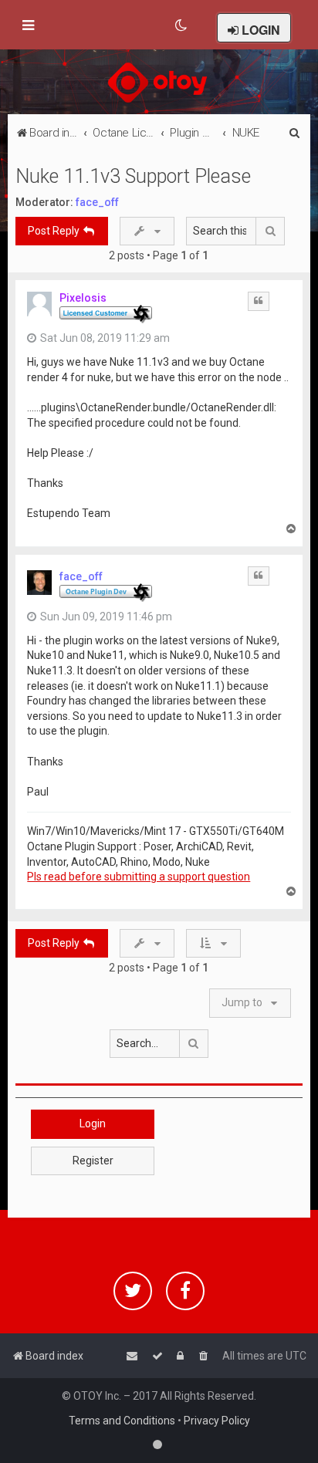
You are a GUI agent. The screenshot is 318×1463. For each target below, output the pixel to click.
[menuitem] (182, 25)
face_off (97, 202)
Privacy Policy (217, 1420)
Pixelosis (83, 298)
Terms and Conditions (122, 1420)
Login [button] (93, 1123)
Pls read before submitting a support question (138, 876)
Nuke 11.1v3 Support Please (133, 176)
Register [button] (93, 1160)
